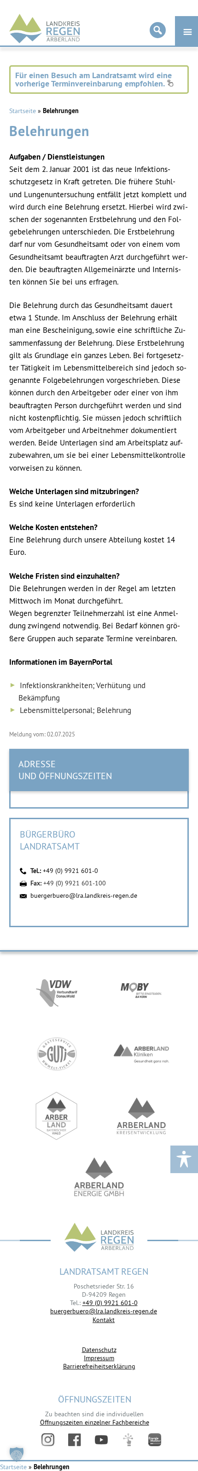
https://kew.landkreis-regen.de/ (141, 1116)
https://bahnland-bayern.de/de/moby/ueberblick (141, 992)
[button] (16, 1454)
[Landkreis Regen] (99, 1238)
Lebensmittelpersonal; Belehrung (75, 710)
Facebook (74, 1439)
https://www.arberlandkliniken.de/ (141, 1054)
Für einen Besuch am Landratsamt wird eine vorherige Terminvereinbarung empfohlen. (93, 79)
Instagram (47, 1439)
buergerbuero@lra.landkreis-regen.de (83, 895)
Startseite (22, 111)
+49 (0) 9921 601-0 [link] (110, 1303)
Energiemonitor (154, 1439)
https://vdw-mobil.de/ (56, 992)
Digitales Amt (128, 1439)
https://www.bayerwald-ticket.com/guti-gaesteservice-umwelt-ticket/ (56, 1054)
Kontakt (104, 1320)
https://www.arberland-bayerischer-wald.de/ (56, 1116)
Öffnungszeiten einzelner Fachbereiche (94, 1422)
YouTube (101, 1439)
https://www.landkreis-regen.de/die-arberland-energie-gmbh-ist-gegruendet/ (99, 1178)
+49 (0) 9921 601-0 (70, 871)
